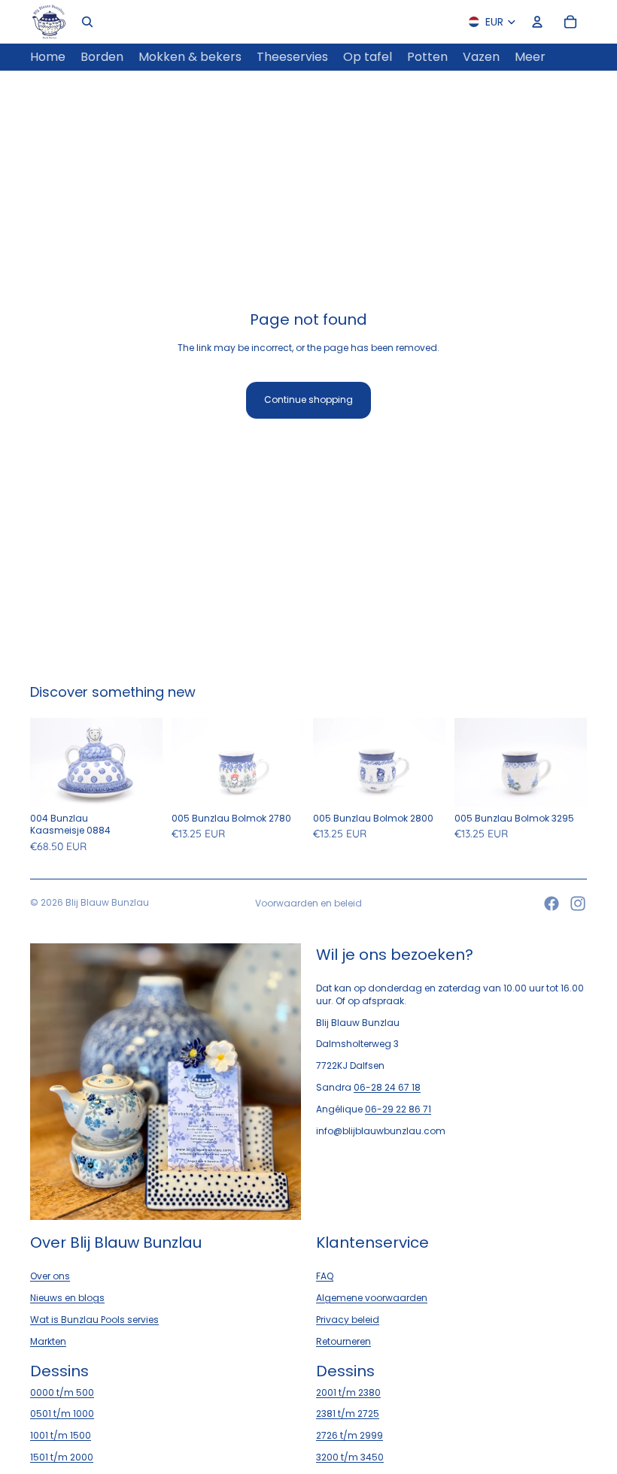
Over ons (50, 1276)
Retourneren (343, 1341)
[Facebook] (552, 903)
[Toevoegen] (139, 783)
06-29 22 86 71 (398, 1109)
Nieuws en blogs (67, 1297)
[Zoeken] (87, 21)
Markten (48, 1341)
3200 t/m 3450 (350, 1457)
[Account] (537, 21)
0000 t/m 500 (62, 1391)
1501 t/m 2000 (61, 1457)
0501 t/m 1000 (62, 1413)
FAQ (324, 1276)
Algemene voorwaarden (371, 1297)
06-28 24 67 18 (387, 1087)
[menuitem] (530, 57)
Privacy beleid (347, 1319)
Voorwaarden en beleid (308, 903)
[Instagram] (578, 903)
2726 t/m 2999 (349, 1435)
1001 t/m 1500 (60, 1435)
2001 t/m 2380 (348, 1391)
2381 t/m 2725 (347, 1413)
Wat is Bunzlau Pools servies (94, 1319)
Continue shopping (308, 399)
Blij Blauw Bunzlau (107, 902)
